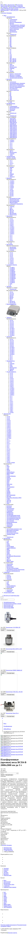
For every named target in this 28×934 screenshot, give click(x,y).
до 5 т (11, 147)
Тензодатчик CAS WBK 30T (13, 627)
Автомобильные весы (9, 602)
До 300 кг (12, 332)
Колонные (9, 505)
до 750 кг (9, 438)
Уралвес (12, 71)
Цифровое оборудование (10, 887)
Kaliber (8, 491)
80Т (10, 45)
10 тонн (12, 190)
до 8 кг (8, 419)
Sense (11, 64)
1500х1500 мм (13, 133)
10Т (10, 37)
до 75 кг (9, 428)
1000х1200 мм (13, 125)
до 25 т (8, 454)
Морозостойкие (14, 202)
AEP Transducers (8, 907)
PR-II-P (11, 296)
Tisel (11, 172)
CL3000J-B (12, 271)
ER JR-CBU (13, 302)
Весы (5, 15)
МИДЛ (11, 151)
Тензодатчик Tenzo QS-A (12, 713)
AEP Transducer (10, 487)
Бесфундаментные (14, 29)
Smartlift (12, 167)
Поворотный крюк (14, 199)
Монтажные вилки (11, 531)
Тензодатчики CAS (8, 605)
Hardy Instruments (11, 495)
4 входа (8, 575)
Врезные (12, 23)
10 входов (9, 579)
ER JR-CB (12, 301)
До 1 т (11, 355)
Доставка (6, 872)
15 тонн (12, 191)
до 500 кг (12, 183)
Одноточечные (10, 508)
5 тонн (11, 189)
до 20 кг (12, 260)
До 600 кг (12, 335)
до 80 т (11, 411)
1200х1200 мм (13, 128)
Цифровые (9, 526)
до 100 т (12, 412)
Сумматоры (7, 572)
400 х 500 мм (13, 58)
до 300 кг (12, 140)
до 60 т (11, 409)
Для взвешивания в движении (17, 25)
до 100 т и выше (11, 462)
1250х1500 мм (13, 132)
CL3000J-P (12, 273)
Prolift (11, 175)
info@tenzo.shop (5, 10)
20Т (10, 38)
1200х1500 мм (13, 130)
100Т (11, 46)
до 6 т (8, 447)
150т (11, 98)
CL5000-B (12, 281)
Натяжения (9, 523)
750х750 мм (13, 118)
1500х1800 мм (13, 134)
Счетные (12, 249)
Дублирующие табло (9, 592)
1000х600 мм (13, 119)
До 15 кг (12, 293)
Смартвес (12, 68)
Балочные (12, 110)
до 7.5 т (8, 449)
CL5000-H (12, 282)
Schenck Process (10, 472)
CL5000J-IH (13, 278)
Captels (8, 488)
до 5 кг (11, 255)
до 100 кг (12, 226)
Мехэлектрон (13, 213)
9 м (10, 53)
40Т (10, 41)
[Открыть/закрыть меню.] (1, 1)
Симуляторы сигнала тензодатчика (15, 569)
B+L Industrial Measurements (14, 556)
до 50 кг (12, 224)
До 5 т (11, 359)
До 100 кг (12, 328)
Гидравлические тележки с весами (12, 603)
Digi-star (9, 554)
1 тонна (11, 184)
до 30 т (11, 405)
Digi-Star (9, 496)
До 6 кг (11, 291)
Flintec (8, 474)
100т (11, 96)
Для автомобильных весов (13, 515)
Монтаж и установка (15, 75)
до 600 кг (12, 141)
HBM (8, 469)
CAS (11, 69)
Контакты (6, 874)
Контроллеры (10, 566)
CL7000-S (12, 267)
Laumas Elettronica (11, 476)
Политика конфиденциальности (9, 924)
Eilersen (8, 493)
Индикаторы (7, 538)
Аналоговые (10, 524)
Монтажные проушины (13, 530)
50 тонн (12, 195)
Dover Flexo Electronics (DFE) (14, 497)
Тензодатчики (7, 413)
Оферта (9, 926)
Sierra (8, 482)
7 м (10, 50)
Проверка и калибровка (16, 76)
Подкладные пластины (12, 533)
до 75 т (8, 461)
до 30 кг (12, 222)
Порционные (13, 248)
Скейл (11, 155)
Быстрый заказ (10, 630)
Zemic (8, 466)
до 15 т (11, 403)
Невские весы (13, 67)
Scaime (8, 477)
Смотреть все (13, 34)
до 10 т (11, 148)
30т (10, 92)
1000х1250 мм (13, 126)
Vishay (8, 480)
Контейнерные (13, 31)
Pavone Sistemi (10, 546)
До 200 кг (12, 331)
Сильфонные (10, 514)
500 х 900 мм (13, 61)
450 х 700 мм (13, 60)
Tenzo (8, 481)
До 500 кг (12, 333)
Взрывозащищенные (12, 522)
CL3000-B (12, 268)
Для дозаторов (10, 520)
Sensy (8, 503)
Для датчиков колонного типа (14, 529)
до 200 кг (12, 229)
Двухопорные (10, 510)
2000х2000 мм (13, 137)
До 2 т (11, 356)
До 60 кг (12, 327)
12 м (11, 54)
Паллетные (12, 109)
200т (11, 99)
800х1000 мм (13, 121)
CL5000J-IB (13, 274)
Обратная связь (7, 875)
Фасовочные (13, 247)
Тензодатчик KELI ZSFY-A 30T (14, 648)
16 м (11, 56)
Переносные (13, 30)
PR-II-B (11, 297)
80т (10, 95)
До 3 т (11, 358)
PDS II (11, 298)
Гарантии (6, 869)
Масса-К (12, 210)
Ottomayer (12, 176)
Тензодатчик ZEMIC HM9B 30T (14, 670)
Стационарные (13, 19)
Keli (8, 465)
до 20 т (11, 404)
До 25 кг (12, 323)
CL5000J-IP (12, 275)
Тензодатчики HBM (9, 607)
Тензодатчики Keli (8, 606)
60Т (10, 44)
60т (10, 94)
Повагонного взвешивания (16, 84)
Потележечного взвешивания (17, 86)
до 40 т (11, 407)
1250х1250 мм (13, 129)
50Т (10, 42)
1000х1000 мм (13, 122)
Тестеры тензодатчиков (12, 568)
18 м (11, 57)
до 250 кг (9, 434)
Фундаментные (13, 88)
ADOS (8, 485)
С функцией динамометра (16, 203)
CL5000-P (12, 279)
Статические (13, 81)
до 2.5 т (11, 163)
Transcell (9, 478)
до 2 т (11, 144)
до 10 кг (12, 258)
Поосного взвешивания (16, 22)
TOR (11, 168)
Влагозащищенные (14, 201)
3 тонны (12, 187)
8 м (10, 52)
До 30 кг (12, 294)
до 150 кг (12, 180)
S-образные (9, 511)
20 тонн (12, 193)
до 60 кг (12, 225)
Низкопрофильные (14, 107)
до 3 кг (11, 254)
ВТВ (11, 102)
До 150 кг (12, 329)
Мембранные (10, 512)
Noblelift (12, 174)
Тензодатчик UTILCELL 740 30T (14, 691)
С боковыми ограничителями (17, 26)
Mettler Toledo (10, 473)
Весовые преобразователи (13, 571)
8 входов (9, 577)
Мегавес (12, 212)
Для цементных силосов (13, 519)
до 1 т (11, 142)
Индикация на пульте (15, 198)
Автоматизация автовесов (16, 77)
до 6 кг (11, 218)
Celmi (8, 489)
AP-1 (11, 300)
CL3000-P (12, 270)
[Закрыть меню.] (2, 3)
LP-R (11, 283)
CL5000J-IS (12, 277)
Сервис (5, 871)
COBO (8, 499)
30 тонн (12, 194)
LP (10, 285)
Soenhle (8, 492)
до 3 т (11, 145)
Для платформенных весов (13, 516)
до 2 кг (11, 252)
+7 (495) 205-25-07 (13, 10)
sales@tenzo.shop (8, 849)
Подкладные (13, 21)
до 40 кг (9, 426)
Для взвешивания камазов (16, 27)
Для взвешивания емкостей (13, 518)
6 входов (9, 576)
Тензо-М (12, 65)
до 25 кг (12, 221)
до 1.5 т (8, 440)
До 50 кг (12, 325)
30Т (10, 39)
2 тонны (12, 186)
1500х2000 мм (13, 136)
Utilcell (8, 470)
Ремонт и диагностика (15, 73)
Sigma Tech (9, 484)
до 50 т (11, 408)
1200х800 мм (13, 123)
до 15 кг (12, 220)
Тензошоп (6, 868)
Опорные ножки (11, 534)
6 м (10, 49)
